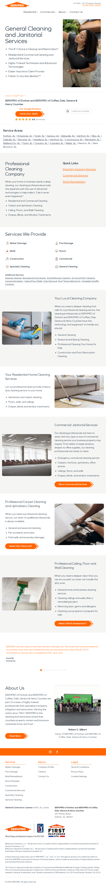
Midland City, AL (11, 143)
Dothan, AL (9, 136)
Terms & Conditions (80, 767)
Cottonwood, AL (74, 139)
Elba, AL (96, 136)
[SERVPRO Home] (17, 4)
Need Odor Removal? (20, 546)
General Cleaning (13, 799)
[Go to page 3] (47, 670)
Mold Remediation (74, 181)
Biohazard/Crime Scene (34, 278)
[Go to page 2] (44, 670)
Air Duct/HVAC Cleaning (83, 278)
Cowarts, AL (41, 143)
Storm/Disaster (12, 781)
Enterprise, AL (25, 136)
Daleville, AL (9, 139)
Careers (42, 771)
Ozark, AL (40, 136)
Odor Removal (50, 281)
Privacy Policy (77, 771)
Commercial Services (75, 175)
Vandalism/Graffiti (90, 281)
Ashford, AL (83, 136)
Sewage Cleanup (13, 278)
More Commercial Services (73, 484)
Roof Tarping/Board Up (69, 281)
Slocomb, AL (24, 139)
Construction (11, 785)
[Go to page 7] (59, 670)
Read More (15, 736)
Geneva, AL (53, 136)
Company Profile (46, 767)
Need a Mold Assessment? (72, 623)
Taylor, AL (27, 143)
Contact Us (76, 11)
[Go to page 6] (56, 670)
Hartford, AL (56, 139)
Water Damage (12, 767)
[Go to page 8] (61, 670)
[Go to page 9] (64, 670)
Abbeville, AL (68, 136)
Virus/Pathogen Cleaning (59, 278)
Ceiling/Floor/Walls (33, 281)
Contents (9, 284)
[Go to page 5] (53, 670)
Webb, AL (71, 143)
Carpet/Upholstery (14, 281)
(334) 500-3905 (91, 5)
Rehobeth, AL (92, 139)
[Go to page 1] (41, 670)
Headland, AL (40, 139)
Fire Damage (11, 771)
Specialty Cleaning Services (79, 169)
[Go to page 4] (50, 670)
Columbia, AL (57, 143)
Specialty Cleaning (14, 795)
